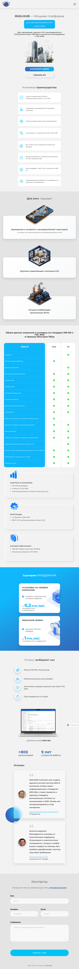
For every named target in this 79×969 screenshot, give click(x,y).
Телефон (14, 909)
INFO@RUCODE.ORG (58, 888)
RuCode (41, 965)
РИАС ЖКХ (31, 965)
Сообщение (15, 922)
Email (43, 909)
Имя (12, 896)
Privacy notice (73, 725)
